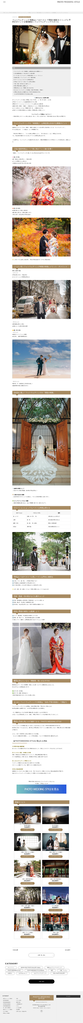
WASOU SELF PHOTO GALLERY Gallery (30, 967)
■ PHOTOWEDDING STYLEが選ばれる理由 (24, 94)
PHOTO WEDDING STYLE (14, 12)
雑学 (52, 970)
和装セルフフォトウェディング (54, 967)
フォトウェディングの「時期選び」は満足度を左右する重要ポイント (28, 71)
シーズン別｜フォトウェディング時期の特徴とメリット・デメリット (28, 75)
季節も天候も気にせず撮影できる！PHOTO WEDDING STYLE (27, 92)
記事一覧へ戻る (41, 955)
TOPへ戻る (41, 981)
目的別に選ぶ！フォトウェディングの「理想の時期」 (25, 77)
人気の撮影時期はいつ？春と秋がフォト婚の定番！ (24, 73)
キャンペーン (11, 967)
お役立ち (10, 973)
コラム (7, 12)
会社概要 (18, 1009)
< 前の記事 (15, 950)
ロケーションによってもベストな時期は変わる (23, 79)
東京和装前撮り (6, 1000)
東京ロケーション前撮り (7, 998)
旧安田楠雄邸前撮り (7, 1005)
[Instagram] (41, 1011)
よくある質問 (18, 1007)
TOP (4, 12)
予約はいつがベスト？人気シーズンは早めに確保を (24, 81)
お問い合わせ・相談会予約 (21, 1011)
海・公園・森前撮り (7, 1007)
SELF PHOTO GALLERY (59, 973)
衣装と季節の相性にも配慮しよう (21, 85)
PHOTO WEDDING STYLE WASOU (35, 970)
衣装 (17, 998)
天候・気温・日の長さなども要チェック (22, 83)
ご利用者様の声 (19, 1004)
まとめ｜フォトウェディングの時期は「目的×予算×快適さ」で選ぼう (29, 89)
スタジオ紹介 (18, 1000)
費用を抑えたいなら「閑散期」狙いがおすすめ (23, 87)
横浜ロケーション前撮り (7, 1009)
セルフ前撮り (5, 1011)
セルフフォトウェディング (40, 973)
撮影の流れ (18, 1002)
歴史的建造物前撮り (7, 1002)
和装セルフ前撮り (6, 1013)
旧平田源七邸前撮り (7, 1004)
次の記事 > (68, 950)
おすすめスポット (23, 973)
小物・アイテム (63, 970)
